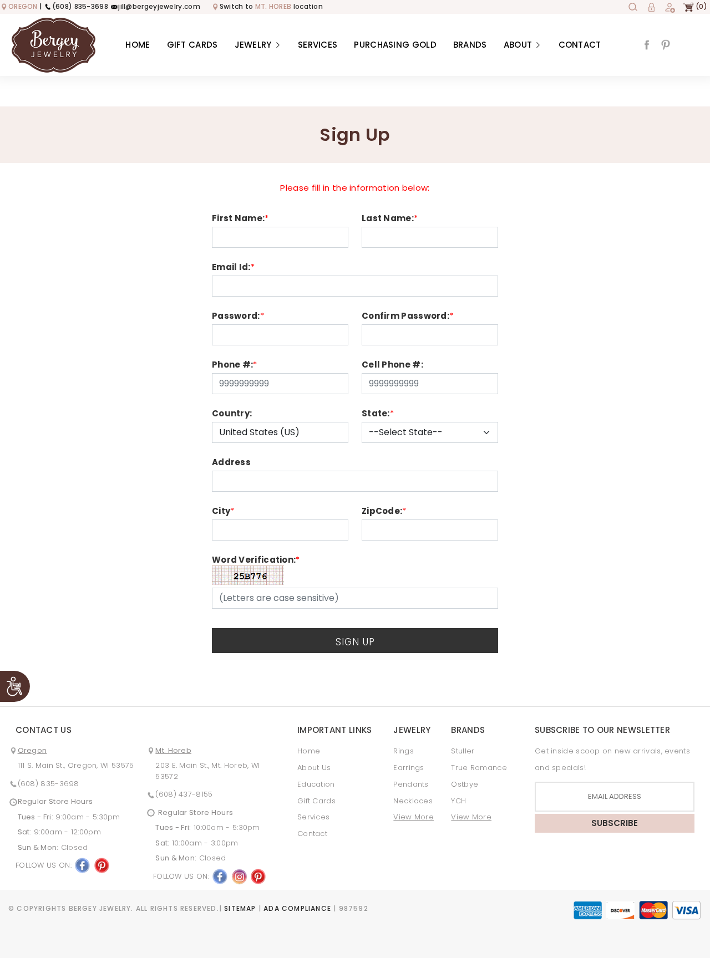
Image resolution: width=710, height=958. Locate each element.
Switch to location (271, 6)
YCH (458, 801)
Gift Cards (192, 44)
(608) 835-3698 (80, 6)
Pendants (410, 784)
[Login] (651, 6)
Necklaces (413, 801)
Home (137, 44)
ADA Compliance (297, 908)
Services (317, 44)
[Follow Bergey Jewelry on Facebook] (647, 44)
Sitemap (240, 908)
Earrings (408, 767)
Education (316, 784)
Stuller (462, 751)
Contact (580, 44)
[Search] (633, 6)
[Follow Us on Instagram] (239, 875)
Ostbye (464, 784)
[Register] (669, 6)
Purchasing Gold (395, 44)
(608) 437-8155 (183, 794)
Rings (403, 751)
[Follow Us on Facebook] (82, 865)
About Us (314, 767)
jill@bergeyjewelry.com (159, 6)
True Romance (479, 767)
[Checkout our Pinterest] (666, 44)
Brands (470, 44)
